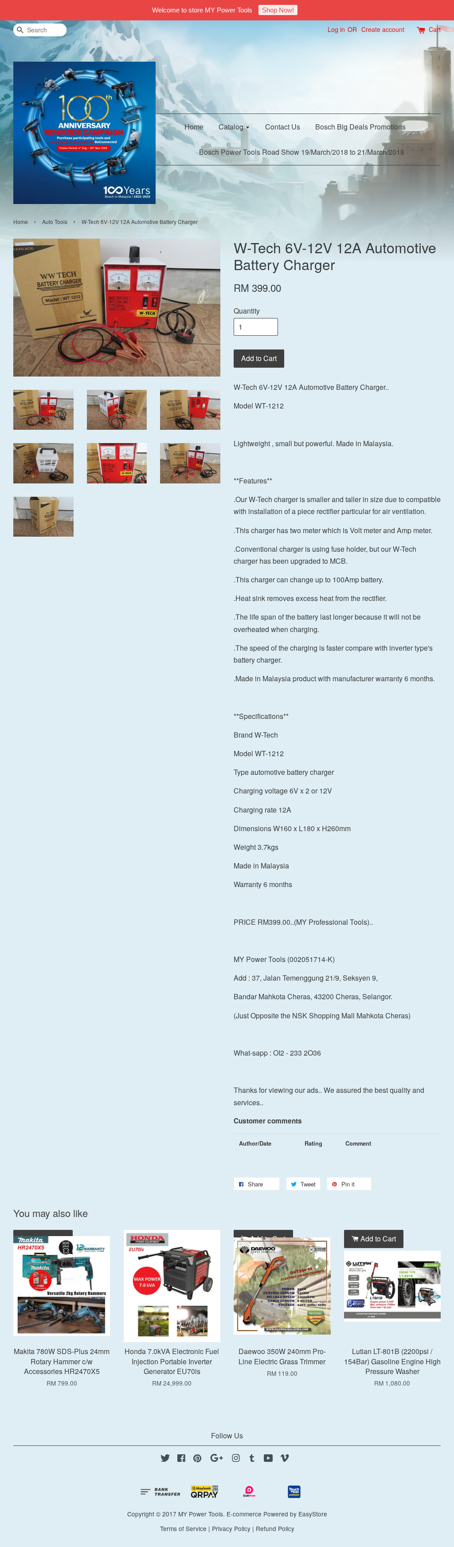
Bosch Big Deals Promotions (360, 127)
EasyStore (312, 1513)
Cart (435, 29)
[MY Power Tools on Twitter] (165, 1459)
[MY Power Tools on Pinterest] (197, 1459)
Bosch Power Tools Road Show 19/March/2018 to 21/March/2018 (301, 152)
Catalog (232, 127)
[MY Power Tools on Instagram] (236, 1459)
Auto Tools (54, 221)
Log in (336, 29)
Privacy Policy (231, 1528)
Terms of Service (183, 1528)
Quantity (247, 311)
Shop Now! (278, 10)
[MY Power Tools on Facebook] (181, 1459)
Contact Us (282, 127)
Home (194, 127)
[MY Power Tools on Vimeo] (285, 1459)
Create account (382, 29)
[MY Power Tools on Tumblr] (252, 1459)
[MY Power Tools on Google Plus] (216, 1459)
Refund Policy (275, 1528)
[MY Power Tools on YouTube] (268, 1459)
